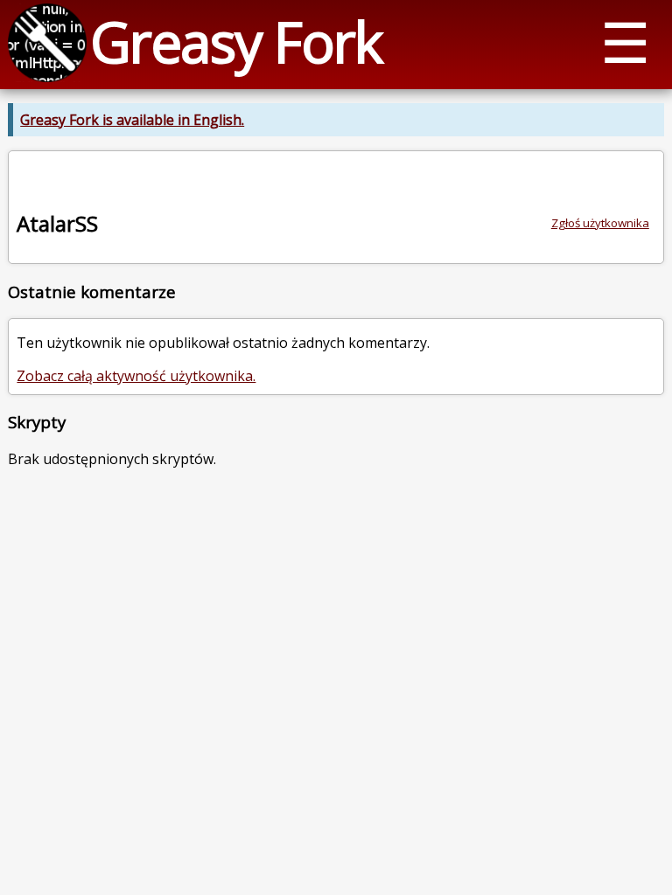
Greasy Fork (236, 41)
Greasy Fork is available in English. (132, 119)
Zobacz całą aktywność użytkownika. (136, 375)
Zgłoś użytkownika (600, 223)
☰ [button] (625, 41)
